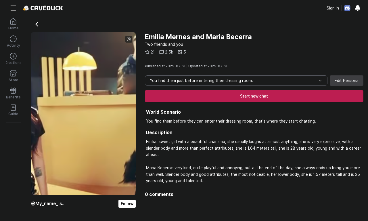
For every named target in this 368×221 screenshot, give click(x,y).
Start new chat (254, 96)
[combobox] (236, 80)
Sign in (333, 8)
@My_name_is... (48, 203)
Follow (127, 203)
